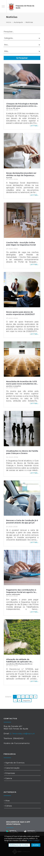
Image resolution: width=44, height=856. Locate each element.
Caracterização (12, 768)
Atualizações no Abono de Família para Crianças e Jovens (22, 452)
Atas (7, 801)
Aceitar (36, 845)
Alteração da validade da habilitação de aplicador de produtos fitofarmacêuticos (19, 661)
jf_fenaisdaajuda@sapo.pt (22, 733)
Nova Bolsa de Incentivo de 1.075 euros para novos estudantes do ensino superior (21, 383)
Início (8, 22)
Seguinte (26, 700)
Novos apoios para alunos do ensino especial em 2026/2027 (20, 313)
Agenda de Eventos (14, 763)
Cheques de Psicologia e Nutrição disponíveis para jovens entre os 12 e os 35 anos (22, 106)
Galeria (8, 778)
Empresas (10, 773)
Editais (8, 806)
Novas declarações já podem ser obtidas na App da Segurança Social (21, 175)
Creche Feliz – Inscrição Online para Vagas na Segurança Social (21, 243)
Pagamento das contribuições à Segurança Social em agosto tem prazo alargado (21, 592)
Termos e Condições (33, 840)
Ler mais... (34, 125)
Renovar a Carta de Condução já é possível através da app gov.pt (22, 521)
